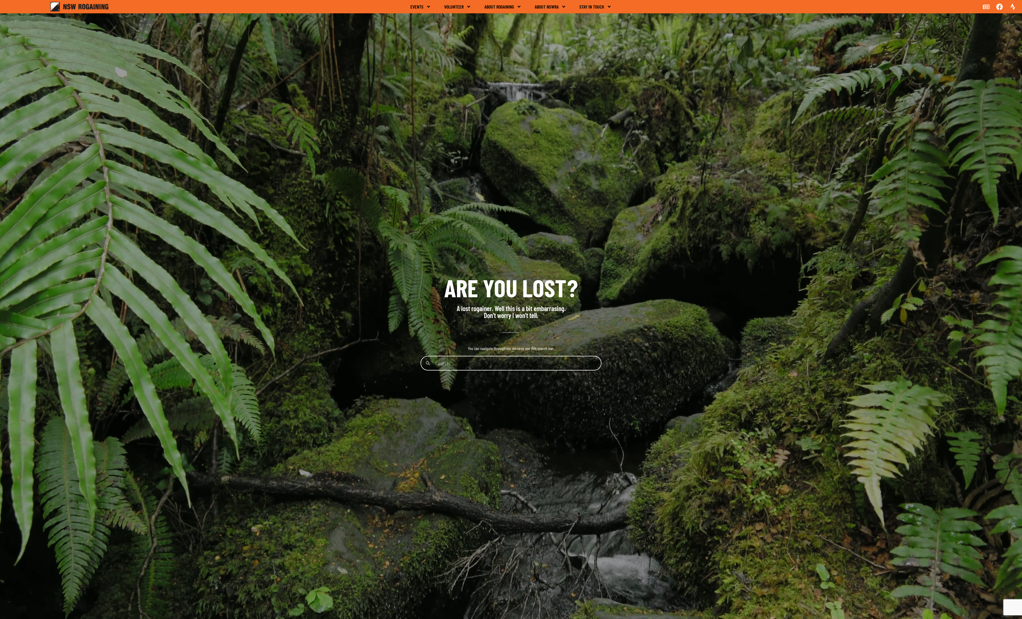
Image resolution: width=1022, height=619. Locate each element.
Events (416, 7)
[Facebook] (999, 6)
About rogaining (499, 7)
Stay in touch (591, 7)
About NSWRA (547, 7)
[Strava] (1012, 6)
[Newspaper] (986, 6)
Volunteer (454, 7)
